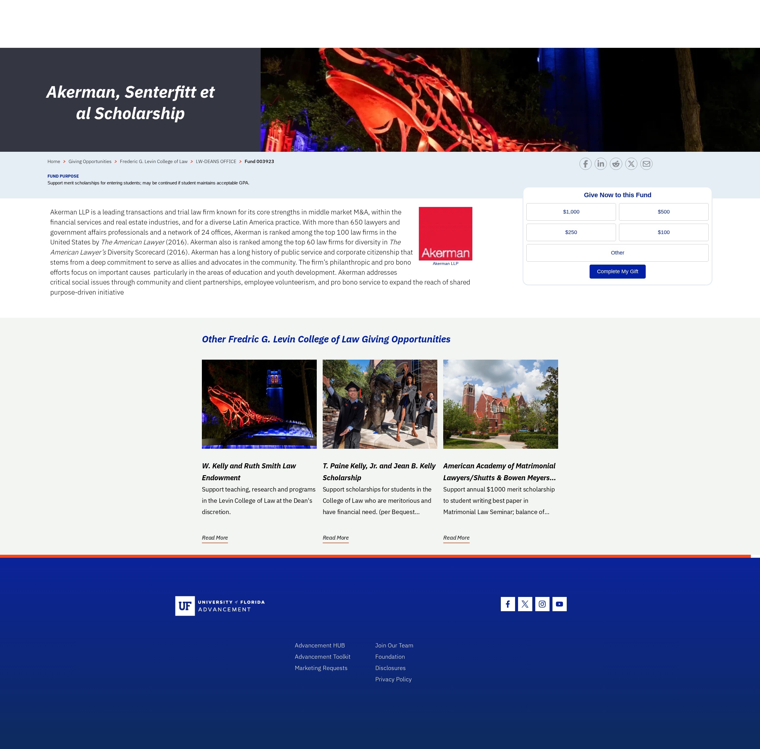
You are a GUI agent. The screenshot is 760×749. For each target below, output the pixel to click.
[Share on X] (632, 165)
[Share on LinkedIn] (602, 165)
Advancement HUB (320, 645)
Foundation (390, 656)
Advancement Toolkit (323, 656)
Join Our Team (394, 645)
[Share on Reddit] (617, 165)
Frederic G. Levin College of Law (154, 161)
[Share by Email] (648, 165)
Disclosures (390, 668)
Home (54, 161)
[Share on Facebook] (587, 165)
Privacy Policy (393, 679)
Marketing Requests (321, 668)
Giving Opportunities (90, 161)
